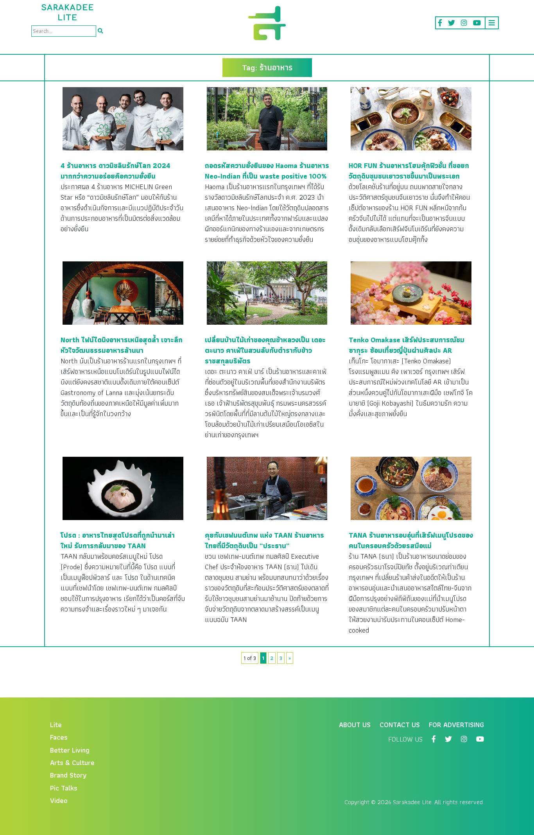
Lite (56, 724)
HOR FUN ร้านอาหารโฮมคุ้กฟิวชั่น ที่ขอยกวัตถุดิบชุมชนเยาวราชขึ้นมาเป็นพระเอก (409, 171)
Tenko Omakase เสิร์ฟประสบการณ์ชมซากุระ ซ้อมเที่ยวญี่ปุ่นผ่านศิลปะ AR (406, 345)
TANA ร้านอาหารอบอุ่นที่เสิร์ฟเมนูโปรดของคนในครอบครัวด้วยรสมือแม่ (411, 540)
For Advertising (456, 724)
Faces (59, 737)
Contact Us (400, 724)
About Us (355, 724)
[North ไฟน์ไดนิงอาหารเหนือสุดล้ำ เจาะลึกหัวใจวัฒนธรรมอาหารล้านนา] (123, 292)
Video (59, 800)
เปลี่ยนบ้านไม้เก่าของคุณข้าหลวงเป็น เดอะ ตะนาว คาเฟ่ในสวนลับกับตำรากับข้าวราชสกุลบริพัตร (265, 350)
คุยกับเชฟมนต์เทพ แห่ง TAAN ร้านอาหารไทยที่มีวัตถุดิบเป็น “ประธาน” (264, 540)
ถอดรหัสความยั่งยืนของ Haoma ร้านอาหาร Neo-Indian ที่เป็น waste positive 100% (267, 171)
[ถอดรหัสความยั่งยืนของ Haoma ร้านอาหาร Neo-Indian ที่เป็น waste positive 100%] (267, 118)
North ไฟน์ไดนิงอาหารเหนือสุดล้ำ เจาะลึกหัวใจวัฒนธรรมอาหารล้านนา (122, 345)
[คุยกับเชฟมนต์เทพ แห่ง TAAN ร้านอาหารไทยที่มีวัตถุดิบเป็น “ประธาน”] (267, 487)
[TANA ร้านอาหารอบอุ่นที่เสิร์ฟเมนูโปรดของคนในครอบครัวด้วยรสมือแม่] (411, 487)
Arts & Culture (72, 762)
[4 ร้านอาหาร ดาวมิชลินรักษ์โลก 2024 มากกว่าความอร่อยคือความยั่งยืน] (123, 118)
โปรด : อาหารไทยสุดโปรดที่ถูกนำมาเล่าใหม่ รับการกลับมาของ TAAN (118, 540)
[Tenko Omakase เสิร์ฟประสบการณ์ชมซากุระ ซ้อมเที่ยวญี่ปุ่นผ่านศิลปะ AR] (411, 292)
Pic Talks (63, 788)
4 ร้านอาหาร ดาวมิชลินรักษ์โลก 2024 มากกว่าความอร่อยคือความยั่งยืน (115, 171)
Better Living (70, 750)
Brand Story (68, 775)
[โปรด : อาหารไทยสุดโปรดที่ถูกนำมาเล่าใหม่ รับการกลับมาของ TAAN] (123, 487)
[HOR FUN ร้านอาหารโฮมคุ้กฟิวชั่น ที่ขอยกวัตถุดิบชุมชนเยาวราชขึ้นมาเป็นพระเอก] (411, 118)
